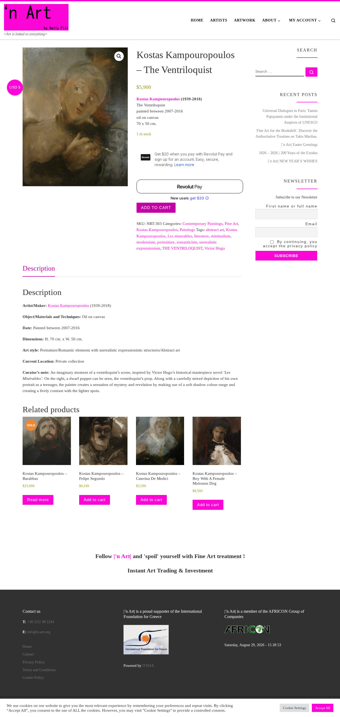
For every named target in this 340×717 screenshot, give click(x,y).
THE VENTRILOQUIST (182, 248)
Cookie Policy (33, 678)
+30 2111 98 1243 (40, 622)
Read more (38, 499)
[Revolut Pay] (190, 186)
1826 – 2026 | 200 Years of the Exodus (288, 153)
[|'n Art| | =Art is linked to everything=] (36, 16)
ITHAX (148, 666)
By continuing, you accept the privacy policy (290, 244)
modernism (146, 242)
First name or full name (291, 206)
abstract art (215, 230)
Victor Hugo (215, 248)
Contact (28, 654)
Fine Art (231, 223)
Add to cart (156, 207)
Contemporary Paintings (202, 223)
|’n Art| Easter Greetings (299, 144)
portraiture (166, 242)
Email (311, 224)
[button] (119, 56)
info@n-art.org (38, 632)
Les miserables (180, 236)
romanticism (187, 242)
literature (201, 236)
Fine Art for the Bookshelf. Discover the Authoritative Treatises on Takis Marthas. (286, 133)
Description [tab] (39, 268)
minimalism (220, 236)
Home (27, 647)
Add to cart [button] (94, 499)
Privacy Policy (34, 662)
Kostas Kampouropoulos (157, 230)
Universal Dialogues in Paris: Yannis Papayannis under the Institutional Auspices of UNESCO (290, 116)
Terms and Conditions (39, 670)
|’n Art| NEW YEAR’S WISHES (292, 161)
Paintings (187, 230)
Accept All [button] (322, 708)
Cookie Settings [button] (294, 708)
